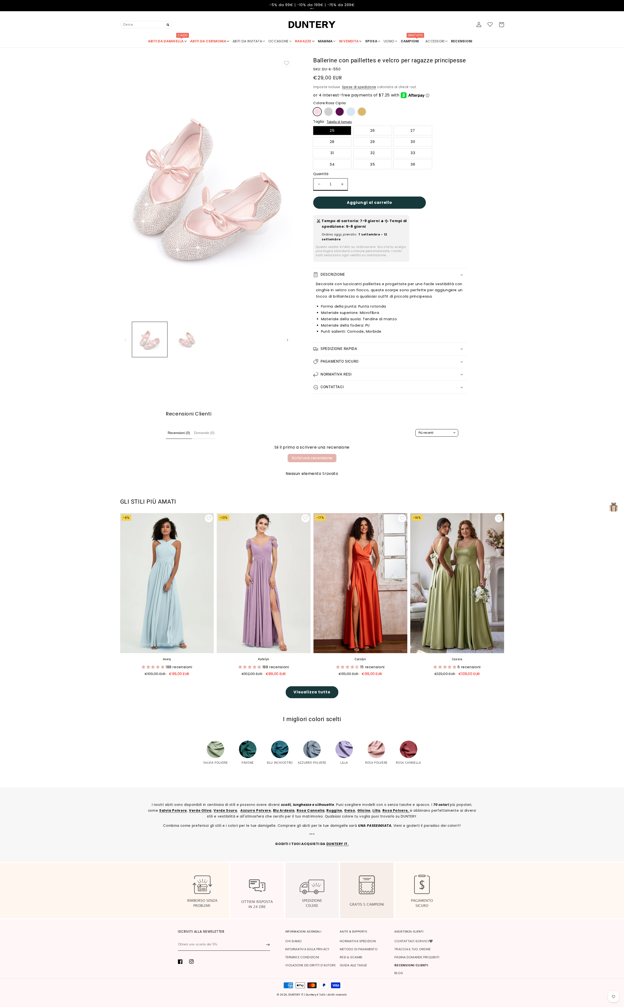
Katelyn (263, 659)
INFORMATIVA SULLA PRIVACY (307, 949)
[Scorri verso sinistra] (125, 339)
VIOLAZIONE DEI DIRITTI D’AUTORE (310, 965)
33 (412, 153)
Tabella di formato (339, 122)
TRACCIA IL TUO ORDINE (412, 949)
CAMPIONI (412, 39)
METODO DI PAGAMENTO (359, 949)
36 (412, 164)
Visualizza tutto (312, 692)
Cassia (457, 659)
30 (412, 141)
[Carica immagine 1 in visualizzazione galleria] (149, 339)
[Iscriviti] (268, 945)
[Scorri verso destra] (287, 339)
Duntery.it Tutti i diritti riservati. (326, 995)
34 (332, 164)
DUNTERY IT (295, 995)
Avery (167, 659)
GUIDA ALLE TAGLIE (353, 965)
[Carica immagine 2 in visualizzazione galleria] (187, 339)
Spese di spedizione (359, 87)
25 (332, 130)
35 (372, 164)
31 (332, 153)
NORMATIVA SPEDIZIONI (358, 941)
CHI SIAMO (293, 941)
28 (332, 141)
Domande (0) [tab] (204, 433)
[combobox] (146, 24)
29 (372, 141)
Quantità (320, 174)
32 (372, 153)
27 (412, 130)
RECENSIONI (461, 41)
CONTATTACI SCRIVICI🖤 (413, 941)
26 (372, 130)
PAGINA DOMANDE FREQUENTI (416, 957)
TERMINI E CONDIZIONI (302, 957)
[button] (311, 8)
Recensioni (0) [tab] (179, 433)
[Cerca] (168, 25)
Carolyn (360, 659)
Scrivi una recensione (312, 458)
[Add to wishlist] (286, 63)
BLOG (398, 973)
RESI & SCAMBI (351, 957)
